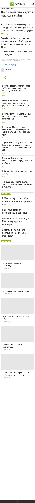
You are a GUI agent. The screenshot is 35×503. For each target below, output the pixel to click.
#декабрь (14, 65)
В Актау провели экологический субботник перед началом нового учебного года (17, 88)
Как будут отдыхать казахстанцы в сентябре (14, 211)
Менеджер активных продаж (16, 291)
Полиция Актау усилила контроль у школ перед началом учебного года (17, 160)
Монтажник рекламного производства (14, 264)
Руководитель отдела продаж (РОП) (16, 317)
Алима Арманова (9, 69)
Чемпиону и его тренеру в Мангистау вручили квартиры (15, 221)
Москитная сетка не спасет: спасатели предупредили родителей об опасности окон (15, 103)
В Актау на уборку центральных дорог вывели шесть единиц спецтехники (16, 116)
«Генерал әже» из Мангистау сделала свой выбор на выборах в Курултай (17, 184)
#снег (2, 65)
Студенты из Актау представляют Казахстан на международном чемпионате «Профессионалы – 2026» (17, 146)
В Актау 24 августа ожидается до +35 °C (17, 172)
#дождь (7, 65)
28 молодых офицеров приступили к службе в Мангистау (14, 232)
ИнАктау (4, 33)
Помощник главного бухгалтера (12, 345)
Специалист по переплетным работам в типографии (16, 373)
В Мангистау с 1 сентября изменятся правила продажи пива (17, 201)
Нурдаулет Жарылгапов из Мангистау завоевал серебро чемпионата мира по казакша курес (16, 131)
